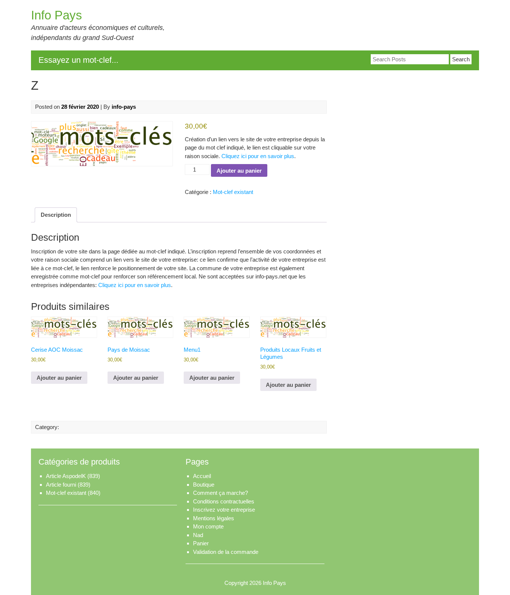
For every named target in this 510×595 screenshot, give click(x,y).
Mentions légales (213, 518)
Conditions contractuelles (223, 501)
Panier (201, 543)
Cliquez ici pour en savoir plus (257, 156)
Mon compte (208, 526)
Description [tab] (56, 215)
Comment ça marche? (220, 493)
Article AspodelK (66, 476)
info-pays (124, 107)
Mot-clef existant (233, 192)
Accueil (202, 476)
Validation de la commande (225, 552)
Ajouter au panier (239, 170)
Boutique (203, 484)
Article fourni (61, 484)
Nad (198, 535)
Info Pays (56, 15)
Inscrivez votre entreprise (224, 509)
